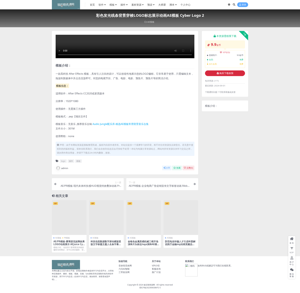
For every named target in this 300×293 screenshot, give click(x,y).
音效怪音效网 (125, 265)
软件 (101, 4)
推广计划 (156, 272)
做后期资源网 (149, 284)
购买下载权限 (226, 73)
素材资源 (136, 4)
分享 (168, 168)
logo (63, 161)
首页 (92, 4)
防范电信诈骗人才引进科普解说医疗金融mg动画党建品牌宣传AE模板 (180, 244)
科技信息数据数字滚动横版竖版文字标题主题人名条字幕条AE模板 (106, 244)
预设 (149, 4)
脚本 (172, 4)
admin (64, 168)
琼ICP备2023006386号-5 (150, 287)
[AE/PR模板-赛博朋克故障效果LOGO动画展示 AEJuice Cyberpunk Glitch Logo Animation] (69, 217)
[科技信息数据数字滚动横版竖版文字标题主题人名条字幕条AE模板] (106, 217)
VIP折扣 (226, 52)
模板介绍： (211, 106)
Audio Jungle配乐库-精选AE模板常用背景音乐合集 (120, 124)
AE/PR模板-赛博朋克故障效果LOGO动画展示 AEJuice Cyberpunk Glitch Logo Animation (69, 246)
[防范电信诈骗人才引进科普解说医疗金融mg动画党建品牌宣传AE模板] (180, 217)
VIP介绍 (156, 265)
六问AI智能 (124, 268)
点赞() (190, 168)
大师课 (162, 4)
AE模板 (150, 21)
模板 (112, 4)
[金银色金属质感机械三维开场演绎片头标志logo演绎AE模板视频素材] (143, 217)
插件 (122, 4)
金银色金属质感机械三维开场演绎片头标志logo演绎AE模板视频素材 (143, 244)
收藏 (178, 168)
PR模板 (67, 237)
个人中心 (185, 4)
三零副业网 (124, 272)
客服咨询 (156, 268)
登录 (244, 5)
